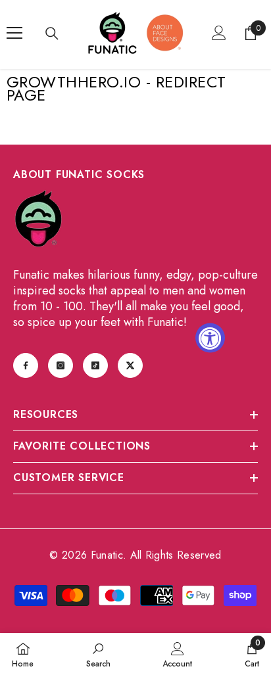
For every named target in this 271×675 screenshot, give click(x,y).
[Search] (52, 33)
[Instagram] (60, 365)
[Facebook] (25, 365)
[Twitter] (130, 365)
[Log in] (219, 33)
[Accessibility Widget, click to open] (210, 337)
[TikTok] (95, 365)
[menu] (14, 33)
